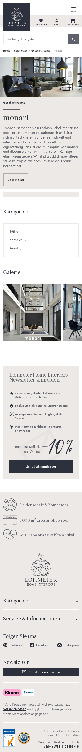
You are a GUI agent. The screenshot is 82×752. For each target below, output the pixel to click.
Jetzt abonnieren (41, 466)
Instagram (71, 645)
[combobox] (35, 39)
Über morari (15, 180)
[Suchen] (73, 39)
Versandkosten (14, 709)
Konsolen (16, 240)
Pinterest (16, 645)
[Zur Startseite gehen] (16, 17)
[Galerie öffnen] (32, 312)
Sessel (14, 248)
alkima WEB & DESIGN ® (61, 746)
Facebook (43, 645)
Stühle (14, 231)
